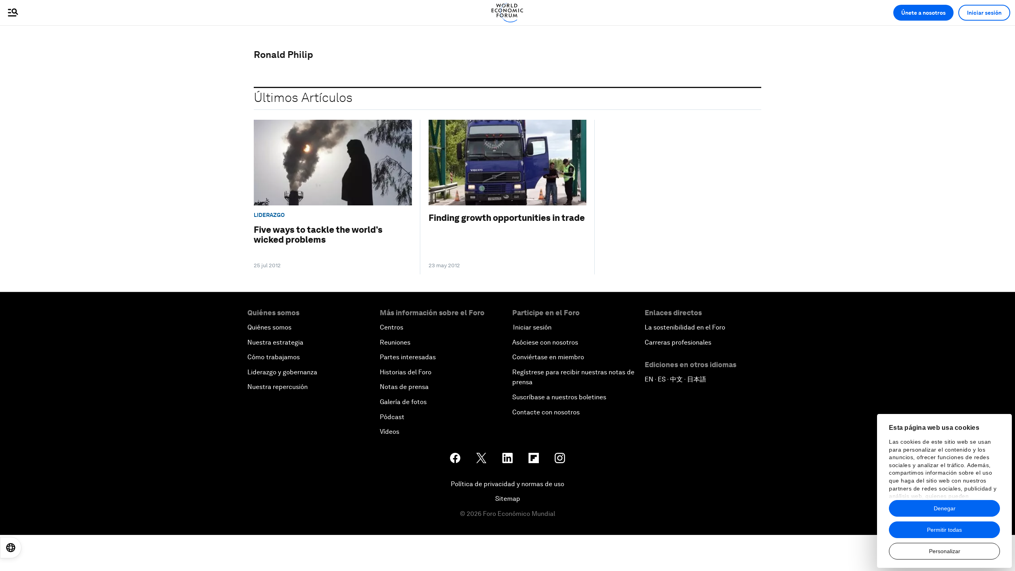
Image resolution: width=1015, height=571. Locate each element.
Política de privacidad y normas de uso (507, 484)
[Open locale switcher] (10, 547)
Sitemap (507, 498)
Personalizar (944, 551)
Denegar (945, 508)
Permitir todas (944, 530)
